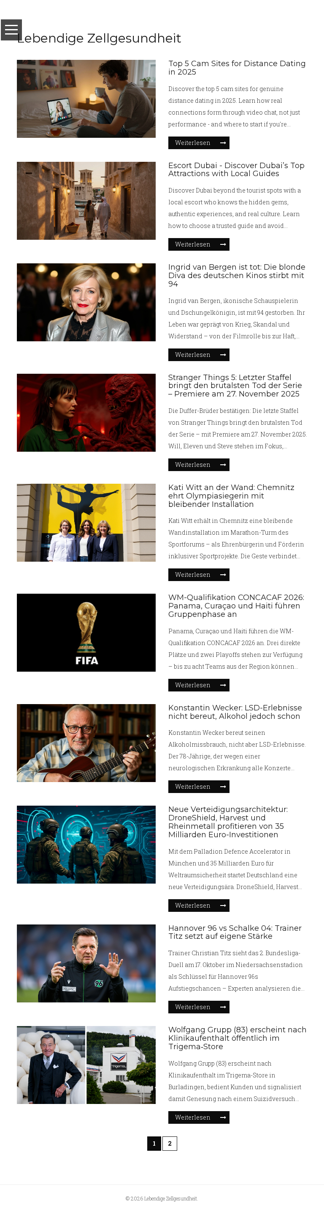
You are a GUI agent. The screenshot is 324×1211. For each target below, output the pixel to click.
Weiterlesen (193, 143)
